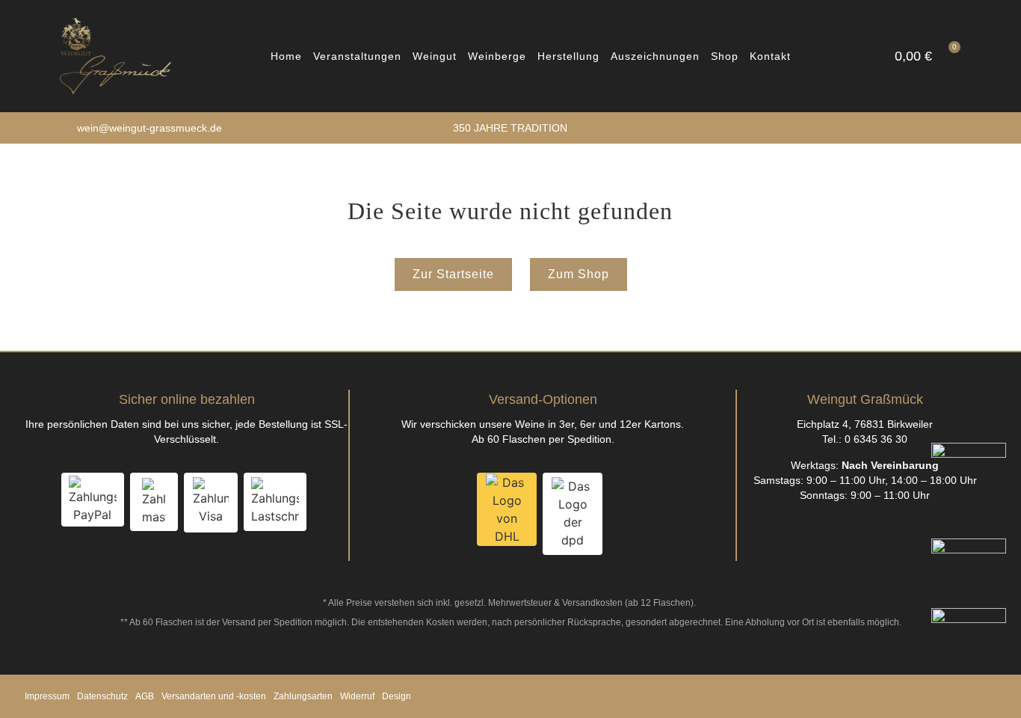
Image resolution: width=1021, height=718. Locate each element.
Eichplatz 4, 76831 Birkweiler (865, 424)
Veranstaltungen (357, 56)
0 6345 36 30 (876, 439)
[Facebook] (937, 128)
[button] (813, 56)
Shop (724, 56)
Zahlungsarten (303, 696)
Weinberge (497, 56)
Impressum (47, 696)
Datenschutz (102, 696)
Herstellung (568, 56)
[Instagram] (955, 128)
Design (396, 696)
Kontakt (770, 56)
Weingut (435, 56)
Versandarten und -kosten (213, 696)
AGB (144, 696)
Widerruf (357, 696)
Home (286, 56)
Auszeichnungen (655, 56)
